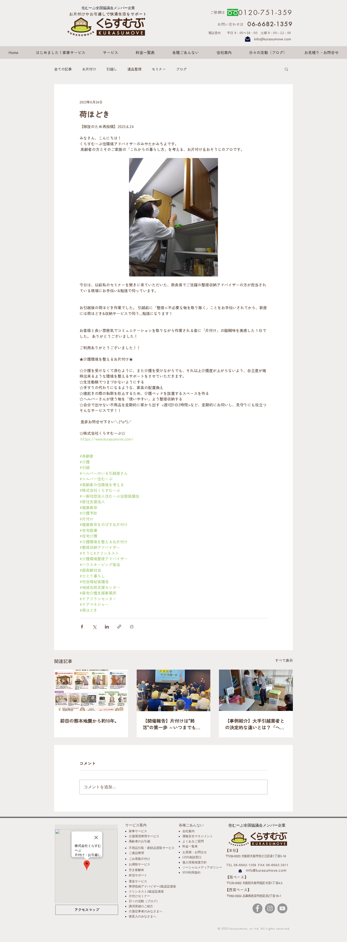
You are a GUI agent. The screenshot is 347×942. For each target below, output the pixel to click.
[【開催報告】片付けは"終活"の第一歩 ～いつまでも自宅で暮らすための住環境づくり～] (174, 690)
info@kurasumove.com (272, 39)
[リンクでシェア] (119, 626)
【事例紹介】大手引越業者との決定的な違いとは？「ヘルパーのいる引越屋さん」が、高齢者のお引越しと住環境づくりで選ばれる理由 (255, 723)
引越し (111, 69)
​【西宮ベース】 (238, 890)
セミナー (159, 69)
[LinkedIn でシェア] (106, 626)
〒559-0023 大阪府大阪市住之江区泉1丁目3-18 (255, 856)
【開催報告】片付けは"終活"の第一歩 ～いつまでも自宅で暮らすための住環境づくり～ (172, 724)
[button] (286, 69)
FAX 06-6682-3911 (273, 864)
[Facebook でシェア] (82, 626)
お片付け (89, 69)
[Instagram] (270, 908)
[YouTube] (282, 908)
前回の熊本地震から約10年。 (89, 720)
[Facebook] (257, 908)
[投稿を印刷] (131, 626)
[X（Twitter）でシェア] (94, 626)
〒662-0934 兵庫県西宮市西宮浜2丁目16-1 (253, 895)
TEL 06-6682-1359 (241, 864)
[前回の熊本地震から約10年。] (91, 690)
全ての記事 (63, 69)
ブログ (181, 69)
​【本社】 (232, 850)
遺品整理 (134, 69)
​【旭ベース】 (237, 877)
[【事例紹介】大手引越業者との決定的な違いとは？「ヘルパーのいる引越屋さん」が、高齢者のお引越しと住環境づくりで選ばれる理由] (256, 690)
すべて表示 (284, 660)
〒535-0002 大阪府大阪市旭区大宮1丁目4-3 (254, 882)
